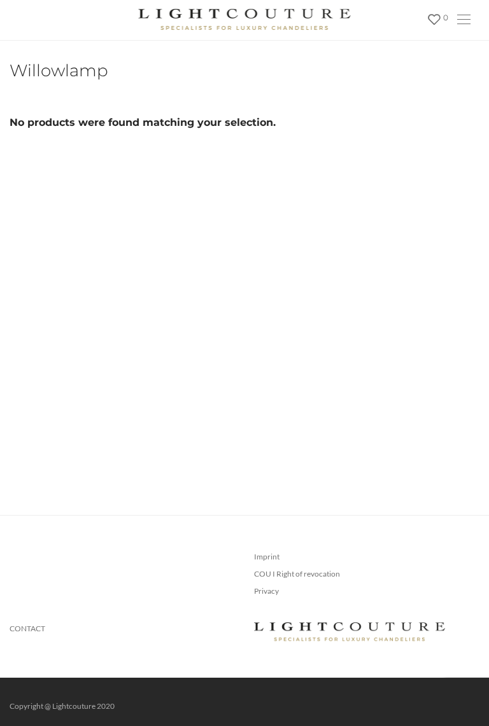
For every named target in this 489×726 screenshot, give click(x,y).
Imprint (267, 556)
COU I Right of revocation (297, 574)
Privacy (266, 591)
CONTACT (27, 628)
